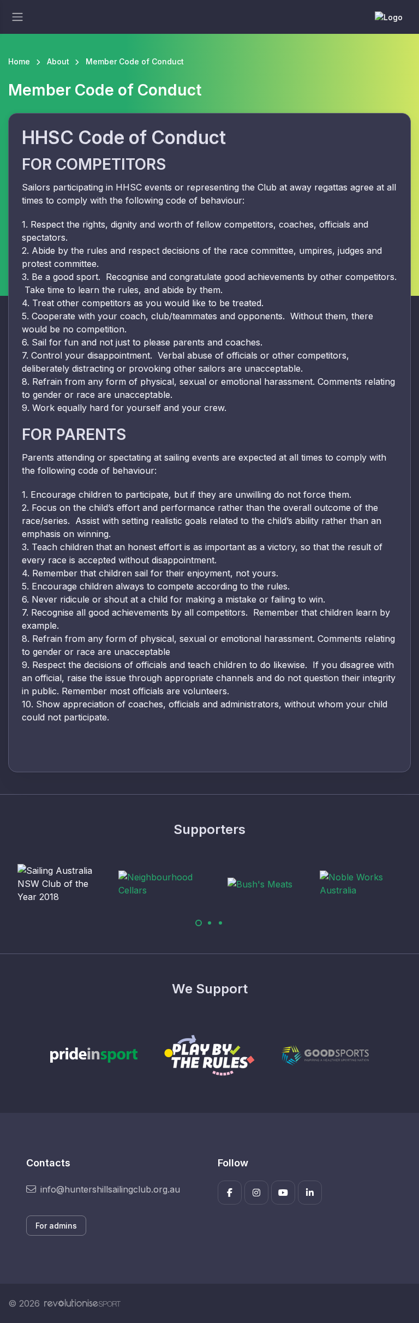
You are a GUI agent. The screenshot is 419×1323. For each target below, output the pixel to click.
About (58, 61)
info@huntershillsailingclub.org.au (110, 1189)
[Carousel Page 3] (220, 923)
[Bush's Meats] (260, 884)
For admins (56, 1225)
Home (19, 61)
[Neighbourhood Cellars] (159, 884)
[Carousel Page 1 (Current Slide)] (198, 923)
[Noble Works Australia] (361, 884)
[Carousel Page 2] (209, 923)
